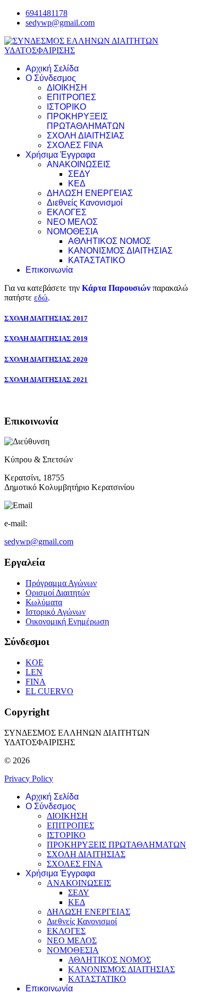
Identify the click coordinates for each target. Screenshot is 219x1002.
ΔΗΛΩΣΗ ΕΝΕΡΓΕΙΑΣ (90, 193)
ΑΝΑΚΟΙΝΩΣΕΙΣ (79, 164)
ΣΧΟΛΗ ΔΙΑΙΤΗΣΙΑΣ (85, 135)
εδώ (41, 297)
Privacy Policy (28, 778)
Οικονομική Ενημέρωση (67, 621)
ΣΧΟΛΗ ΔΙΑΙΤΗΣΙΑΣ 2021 (46, 380)
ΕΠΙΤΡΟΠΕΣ (71, 97)
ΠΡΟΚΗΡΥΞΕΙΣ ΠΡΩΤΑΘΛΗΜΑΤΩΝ (86, 121)
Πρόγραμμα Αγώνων (61, 583)
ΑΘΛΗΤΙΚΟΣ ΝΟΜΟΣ (109, 241)
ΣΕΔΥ (79, 173)
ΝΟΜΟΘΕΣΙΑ (72, 231)
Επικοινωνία (49, 269)
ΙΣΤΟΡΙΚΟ (66, 106)
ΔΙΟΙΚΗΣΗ (67, 87)
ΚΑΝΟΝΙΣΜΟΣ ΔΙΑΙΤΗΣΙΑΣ (120, 250)
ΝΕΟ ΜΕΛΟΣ (72, 221)
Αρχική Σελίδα (52, 68)
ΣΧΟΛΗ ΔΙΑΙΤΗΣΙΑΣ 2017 (46, 318)
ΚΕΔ (77, 183)
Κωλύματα (44, 602)
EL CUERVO (49, 691)
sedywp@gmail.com (60, 22)
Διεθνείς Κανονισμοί (85, 202)
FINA (36, 681)
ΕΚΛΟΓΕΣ (67, 212)
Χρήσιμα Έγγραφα (60, 154)
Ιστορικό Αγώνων (56, 611)
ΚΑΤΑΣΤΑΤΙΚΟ (96, 260)
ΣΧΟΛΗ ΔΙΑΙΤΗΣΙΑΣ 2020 (46, 359)
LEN (34, 672)
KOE (35, 662)
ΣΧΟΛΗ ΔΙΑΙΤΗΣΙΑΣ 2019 (46, 339)
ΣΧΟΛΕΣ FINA (75, 145)
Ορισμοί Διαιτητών (58, 592)
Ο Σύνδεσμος (51, 78)
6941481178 (47, 13)
